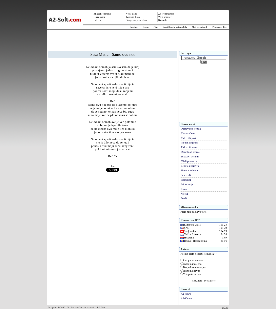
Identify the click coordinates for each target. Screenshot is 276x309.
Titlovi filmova (189, 147)
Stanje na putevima (136, 20)
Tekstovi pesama (190, 156)
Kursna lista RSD (190, 220)
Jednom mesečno (192, 263)
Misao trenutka (189, 207)
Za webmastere (166, 13)
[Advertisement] (138, 40)
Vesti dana (131, 13)
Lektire (97, 20)
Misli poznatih (189, 161)
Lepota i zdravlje (190, 165)
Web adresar (164, 16)
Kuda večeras (188, 133)
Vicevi (184, 193)
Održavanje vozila (191, 128)
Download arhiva (190, 151)
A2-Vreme (186, 298)
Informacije (187, 184)
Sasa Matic (99, 54)
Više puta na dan (192, 274)
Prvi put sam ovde (193, 260)
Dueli (184, 198)
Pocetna (134, 27)
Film (156, 27)
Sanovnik (186, 175)
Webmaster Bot (219, 27)
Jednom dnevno (191, 270)
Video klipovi (188, 137)
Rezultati (197, 280)
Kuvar (184, 189)
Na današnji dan (189, 142)
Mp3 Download (199, 27)
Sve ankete (210, 280)
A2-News (186, 293)
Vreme (145, 27)
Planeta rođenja (189, 170)
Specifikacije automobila (175, 27)
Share (113, 166)
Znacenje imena (102, 13)
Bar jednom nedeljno (194, 267)
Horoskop (186, 179)
